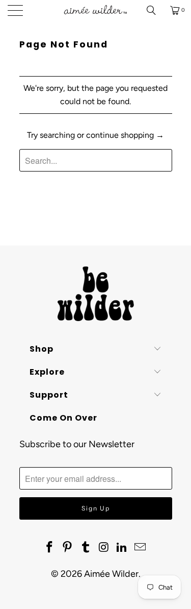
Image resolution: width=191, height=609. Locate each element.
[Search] (155, 10)
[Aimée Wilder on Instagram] (104, 547)
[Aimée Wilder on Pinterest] (67, 547)
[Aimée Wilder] (96, 10)
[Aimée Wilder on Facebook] (49, 547)
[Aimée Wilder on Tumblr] (86, 547)
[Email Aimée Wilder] (140, 547)
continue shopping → (125, 135)
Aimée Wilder (111, 573)
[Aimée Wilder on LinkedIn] (122, 547)
